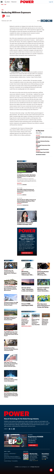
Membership (12, 453)
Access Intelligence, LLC (24, 467)
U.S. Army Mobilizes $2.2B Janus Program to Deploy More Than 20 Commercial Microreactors (10, 288)
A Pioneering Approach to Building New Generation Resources (45, 322)
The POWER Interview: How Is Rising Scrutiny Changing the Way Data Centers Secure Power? (11, 333)
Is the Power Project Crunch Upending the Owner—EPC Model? (25, 322)
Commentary (6, 391)
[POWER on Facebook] (10, 429)
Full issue (38, 134)
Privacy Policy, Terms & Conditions (11, 456)
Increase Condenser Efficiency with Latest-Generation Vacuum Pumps (43, 290)
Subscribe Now (26, 253)
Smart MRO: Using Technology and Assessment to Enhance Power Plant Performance (25, 191)
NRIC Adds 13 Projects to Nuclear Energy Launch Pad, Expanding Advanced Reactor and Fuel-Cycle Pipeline (11, 365)
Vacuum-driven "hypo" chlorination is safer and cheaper (27, 289)
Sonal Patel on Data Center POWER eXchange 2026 (25, 223)
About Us (6, 455)
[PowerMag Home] (27, 2)
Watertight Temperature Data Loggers (43, 146)
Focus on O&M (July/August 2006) (27, 304)
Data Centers (7, 377)
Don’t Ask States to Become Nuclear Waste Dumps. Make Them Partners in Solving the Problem (11, 395)
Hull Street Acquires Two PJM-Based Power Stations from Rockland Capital (11, 304)
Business (38, 135)
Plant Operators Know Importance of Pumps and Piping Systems (43, 306)
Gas (5, 301)
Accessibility (15, 461)
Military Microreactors (9, 285)
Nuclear (6, 269)
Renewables (6, 315)
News (37, 139)
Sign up (43, 459)
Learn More (32, 445)
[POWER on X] (12, 429)
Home (2, 4)
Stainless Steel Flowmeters (42, 149)
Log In (50, 2)
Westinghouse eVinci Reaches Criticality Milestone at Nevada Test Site (11, 349)
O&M (5, 4)
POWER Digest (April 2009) (42, 152)
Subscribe (35, 460)
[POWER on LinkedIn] (14, 429)
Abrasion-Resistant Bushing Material (42, 141)
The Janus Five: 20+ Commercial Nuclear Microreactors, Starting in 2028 (10, 272)
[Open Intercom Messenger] (51, 470)
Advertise (6, 453)
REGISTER (19, 183)
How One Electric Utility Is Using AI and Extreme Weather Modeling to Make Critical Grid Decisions (26, 201)
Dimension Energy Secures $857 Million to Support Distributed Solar (10, 318)
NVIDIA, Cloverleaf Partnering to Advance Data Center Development (10, 380)
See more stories (41, 154)
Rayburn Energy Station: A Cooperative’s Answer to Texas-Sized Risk (36, 322)
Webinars (20, 161)
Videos (19, 209)
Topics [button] (8, 1)
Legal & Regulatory (8, 330)
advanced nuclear (8, 361)
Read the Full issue (26, 326)
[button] (2, 2)
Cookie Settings (7, 461)
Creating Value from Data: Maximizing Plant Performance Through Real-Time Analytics (26, 176)
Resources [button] (13, 1)
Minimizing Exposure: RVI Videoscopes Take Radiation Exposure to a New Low (27, 275)
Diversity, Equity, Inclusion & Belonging (12, 458)
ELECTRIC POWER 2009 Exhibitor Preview (44, 137)
